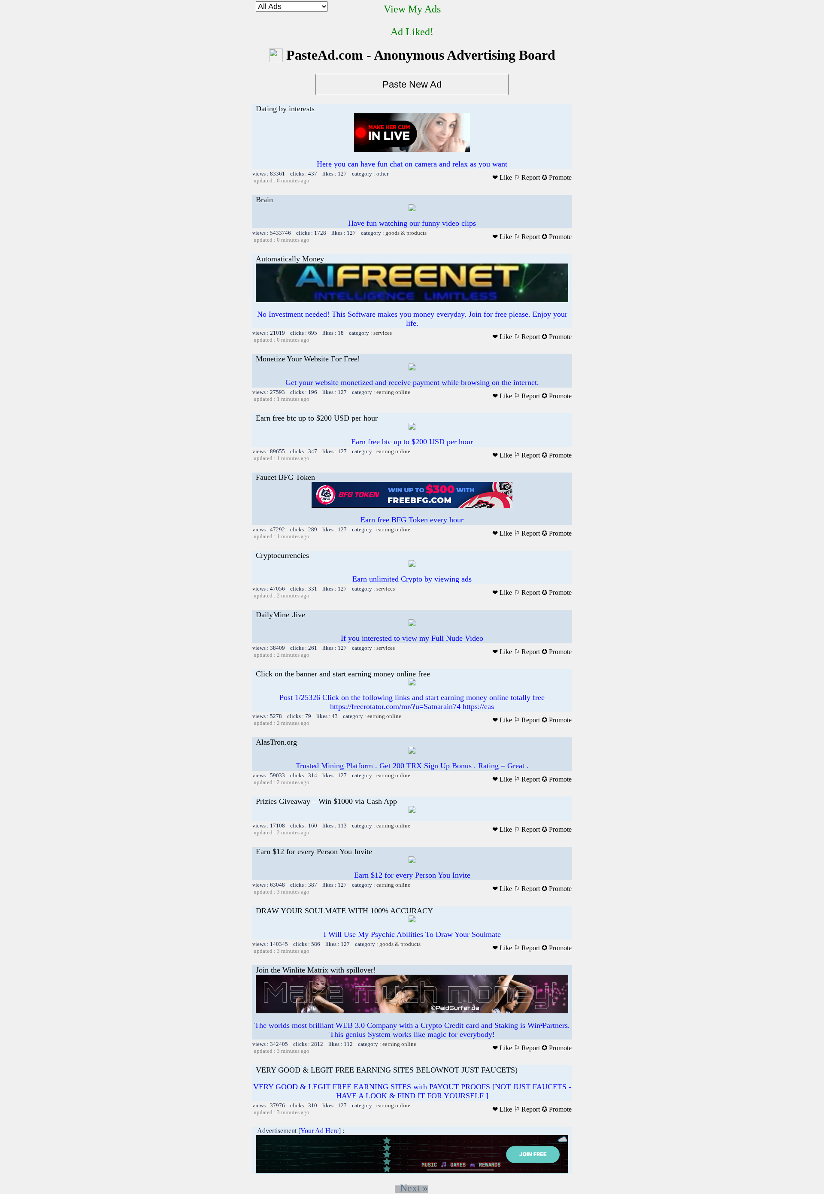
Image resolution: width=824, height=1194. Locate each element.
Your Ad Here (319, 1130)
